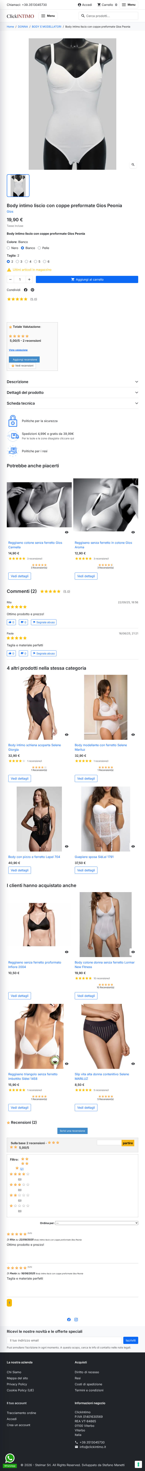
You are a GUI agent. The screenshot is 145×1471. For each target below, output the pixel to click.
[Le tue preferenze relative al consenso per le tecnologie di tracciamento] (138, 1464)
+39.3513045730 (92, 1442)
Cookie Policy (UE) (20, 1390)
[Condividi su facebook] (26, 290)
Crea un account (18, 1425)
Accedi (12, 1419)
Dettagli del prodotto (25, 392)
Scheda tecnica (21, 403)
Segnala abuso (44, 622)
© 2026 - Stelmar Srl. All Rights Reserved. (51, 1465)
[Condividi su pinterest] (32, 290)
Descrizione (17, 382)
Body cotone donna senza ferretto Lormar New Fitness (105, 964)
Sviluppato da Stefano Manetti (103, 1465)
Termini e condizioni (89, 1390)
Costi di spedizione (88, 1384)
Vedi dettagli (20, 576)
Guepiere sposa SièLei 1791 (94, 857)
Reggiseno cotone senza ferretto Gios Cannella (35, 545)
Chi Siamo (14, 1372)
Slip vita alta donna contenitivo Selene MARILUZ (102, 1076)
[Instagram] (76, 1319)
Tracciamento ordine (21, 1413)
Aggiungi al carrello (87, 279)
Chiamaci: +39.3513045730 (27, 5)
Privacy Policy (17, 1384)
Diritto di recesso (87, 1372)
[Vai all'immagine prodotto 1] (18, 185)
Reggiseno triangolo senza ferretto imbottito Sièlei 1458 (33, 1076)
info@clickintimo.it (93, 1447)
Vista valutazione (18, 350)
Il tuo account (17, 1403)
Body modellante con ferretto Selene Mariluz (101, 747)
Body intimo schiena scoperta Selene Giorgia (34, 747)
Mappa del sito (17, 1378)
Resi (78, 1378)
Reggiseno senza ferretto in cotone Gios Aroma (103, 545)
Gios (10, 211)
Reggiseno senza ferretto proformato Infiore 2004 (34, 964)
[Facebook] (69, 1319)
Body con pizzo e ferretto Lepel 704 (34, 857)
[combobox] (108, 16)
